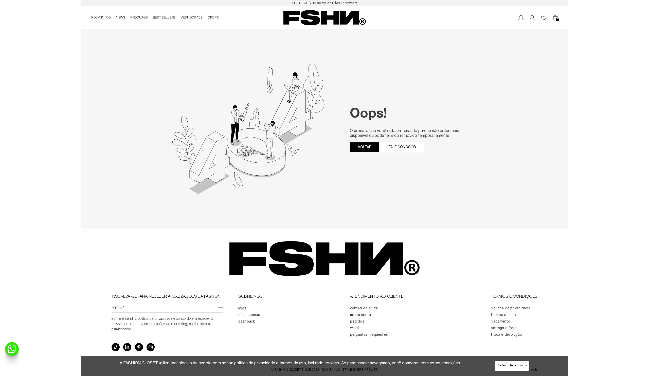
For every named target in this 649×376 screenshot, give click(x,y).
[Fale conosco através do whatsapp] (12, 349)
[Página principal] (324, 17)
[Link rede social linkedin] (127, 347)
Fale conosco (402, 147)
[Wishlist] (543, 17)
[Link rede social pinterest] (139, 347)
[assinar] (220, 308)
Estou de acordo (512, 365)
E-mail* (118, 308)
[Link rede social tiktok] (116, 347)
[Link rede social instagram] (151, 347)
